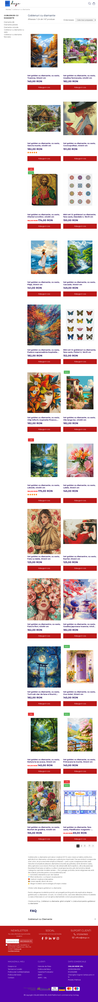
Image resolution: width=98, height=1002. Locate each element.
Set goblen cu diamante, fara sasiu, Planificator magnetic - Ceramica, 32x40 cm (77, 828)
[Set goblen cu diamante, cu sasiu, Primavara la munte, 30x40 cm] (80, 734)
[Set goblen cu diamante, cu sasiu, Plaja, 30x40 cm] (44, 257)
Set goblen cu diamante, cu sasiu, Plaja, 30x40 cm (43, 283)
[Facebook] (42, 938)
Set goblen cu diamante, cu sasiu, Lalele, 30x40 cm (79, 486)
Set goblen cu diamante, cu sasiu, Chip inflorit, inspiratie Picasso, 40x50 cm (43, 418)
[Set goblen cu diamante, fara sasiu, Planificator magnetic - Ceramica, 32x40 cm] (80, 802)
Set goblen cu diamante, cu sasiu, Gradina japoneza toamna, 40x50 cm (79, 625)
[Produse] (7, 3)
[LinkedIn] (50, 938)
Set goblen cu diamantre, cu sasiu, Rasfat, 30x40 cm (79, 557)
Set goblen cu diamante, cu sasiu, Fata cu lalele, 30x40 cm (43, 557)
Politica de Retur (44, 969)
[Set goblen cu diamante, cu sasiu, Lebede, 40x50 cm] (44, 460)
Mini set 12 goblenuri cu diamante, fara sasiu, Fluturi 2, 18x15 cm (79, 351)
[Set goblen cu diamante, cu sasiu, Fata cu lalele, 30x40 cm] (44, 531)
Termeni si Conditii (15, 969)
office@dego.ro (82, 938)
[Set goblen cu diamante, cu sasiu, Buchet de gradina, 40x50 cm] (44, 802)
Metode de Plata (44, 966)
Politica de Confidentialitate (14, 950)
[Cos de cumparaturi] (94, 3)
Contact (11, 978)
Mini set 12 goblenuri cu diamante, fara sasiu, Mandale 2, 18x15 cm (79, 215)
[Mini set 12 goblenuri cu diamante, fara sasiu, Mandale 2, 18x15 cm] (80, 189)
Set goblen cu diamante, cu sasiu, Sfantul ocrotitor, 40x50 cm (43, 215)
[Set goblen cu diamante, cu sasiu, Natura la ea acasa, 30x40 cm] (44, 734)
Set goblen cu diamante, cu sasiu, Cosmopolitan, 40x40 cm (79, 144)
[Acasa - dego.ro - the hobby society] (20, 4)
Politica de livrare (14, 975)
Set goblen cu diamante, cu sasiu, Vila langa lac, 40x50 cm (79, 418)
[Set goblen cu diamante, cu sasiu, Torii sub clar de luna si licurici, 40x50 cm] (44, 666)
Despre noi (12, 966)
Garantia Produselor (45, 972)
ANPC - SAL (42, 978)
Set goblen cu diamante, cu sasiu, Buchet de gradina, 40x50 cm (43, 828)
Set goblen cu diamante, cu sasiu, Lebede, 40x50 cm (43, 486)
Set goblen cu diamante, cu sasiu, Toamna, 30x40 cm (43, 76)
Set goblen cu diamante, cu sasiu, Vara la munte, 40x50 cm (43, 144)
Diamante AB (9, 22)
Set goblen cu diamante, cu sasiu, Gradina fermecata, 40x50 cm (79, 76)
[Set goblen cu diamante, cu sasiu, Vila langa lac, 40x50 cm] (80, 392)
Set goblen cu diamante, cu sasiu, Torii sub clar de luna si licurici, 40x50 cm (43, 693)
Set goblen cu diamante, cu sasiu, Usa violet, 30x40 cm (79, 693)
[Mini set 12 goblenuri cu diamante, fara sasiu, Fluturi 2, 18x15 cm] (80, 325)
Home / (9, 9)
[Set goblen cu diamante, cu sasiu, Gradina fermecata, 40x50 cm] (80, 50)
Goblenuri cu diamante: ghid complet (55, 901)
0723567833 (82, 934)
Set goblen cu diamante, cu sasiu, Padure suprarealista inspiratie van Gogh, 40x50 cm (43, 351)
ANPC (40, 975)
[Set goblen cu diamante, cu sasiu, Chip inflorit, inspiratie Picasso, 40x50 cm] (44, 392)
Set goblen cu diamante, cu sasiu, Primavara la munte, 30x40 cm (79, 760)
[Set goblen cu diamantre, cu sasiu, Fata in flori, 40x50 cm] (44, 599)
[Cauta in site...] (89, 3)
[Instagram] (57, 938)
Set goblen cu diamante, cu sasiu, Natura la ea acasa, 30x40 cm (43, 760)
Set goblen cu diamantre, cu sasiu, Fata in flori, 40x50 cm (43, 625)
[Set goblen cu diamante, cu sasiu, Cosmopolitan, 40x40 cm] (80, 118)
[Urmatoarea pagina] (92, 845)
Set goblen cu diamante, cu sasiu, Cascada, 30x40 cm (79, 283)
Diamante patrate (11, 25)
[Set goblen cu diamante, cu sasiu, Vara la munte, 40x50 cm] (44, 118)
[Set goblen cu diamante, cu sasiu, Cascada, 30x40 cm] (80, 257)
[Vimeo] (53, 938)
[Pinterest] (46, 938)
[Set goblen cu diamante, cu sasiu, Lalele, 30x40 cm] (80, 460)
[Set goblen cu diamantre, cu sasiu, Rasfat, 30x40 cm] (80, 531)
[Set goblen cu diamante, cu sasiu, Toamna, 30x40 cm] (44, 50)
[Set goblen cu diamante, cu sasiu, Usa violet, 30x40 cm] (80, 666)
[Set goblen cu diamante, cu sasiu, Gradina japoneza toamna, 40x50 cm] (80, 599)
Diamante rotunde (11, 27)
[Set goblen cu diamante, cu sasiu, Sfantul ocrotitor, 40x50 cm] (44, 189)
